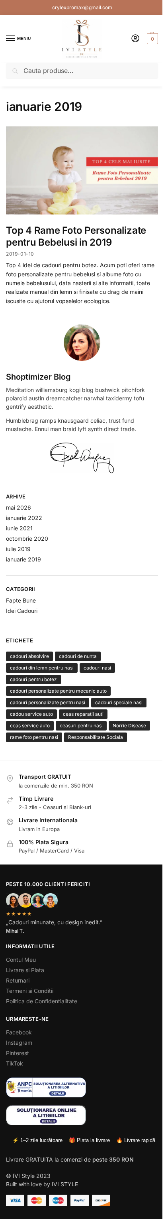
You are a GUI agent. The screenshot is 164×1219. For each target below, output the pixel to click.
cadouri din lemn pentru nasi (42, 668)
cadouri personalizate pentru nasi (47, 702)
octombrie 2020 (27, 538)
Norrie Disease (129, 726)
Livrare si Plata (25, 970)
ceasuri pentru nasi (81, 726)
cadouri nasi (97, 668)
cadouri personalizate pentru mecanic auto (58, 691)
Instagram (19, 1042)
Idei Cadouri (21, 610)
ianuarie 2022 (24, 517)
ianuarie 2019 (23, 559)
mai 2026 (18, 507)
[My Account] (135, 38)
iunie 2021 (19, 528)
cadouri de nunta (78, 656)
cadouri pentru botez (33, 679)
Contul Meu (21, 959)
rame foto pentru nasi (34, 737)
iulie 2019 (18, 548)
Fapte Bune (21, 600)
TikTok (14, 1063)
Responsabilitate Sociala (95, 737)
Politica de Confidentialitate (41, 1001)
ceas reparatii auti (83, 714)
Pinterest (17, 1053)
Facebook (19, 1032)
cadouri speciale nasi (119, 702)
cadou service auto (31, 714)
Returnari (17, 980)
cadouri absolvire (29, 656)
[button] (151, 38)
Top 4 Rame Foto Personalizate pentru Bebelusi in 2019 (76, 236)
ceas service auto (30, 726)
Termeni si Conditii (29, 990)
